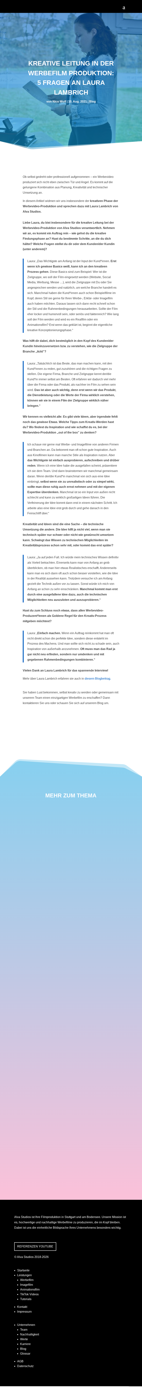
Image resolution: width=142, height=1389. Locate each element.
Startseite (23, 1270)
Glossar (25, 1353)
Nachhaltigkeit (29, 1334)
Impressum (24, 1311)
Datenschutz (25, 1366)
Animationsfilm (30, 1289)
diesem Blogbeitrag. (98, 678)
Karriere (25, 1344)
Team (23, 1329)
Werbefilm (26, 1280)
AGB (20, 1361)
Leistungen (24, 1275)
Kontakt (22, 1306)
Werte (24, 1339)
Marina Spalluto (33, 902)
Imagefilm (26, 1284)
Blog (92, 101)
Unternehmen (26, 1324)
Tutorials (25, 1299)
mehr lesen (24, 924)
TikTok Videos (29, 1294)
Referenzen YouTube (35, 1246)
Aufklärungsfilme (35, 1140)
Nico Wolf (59, 101)
